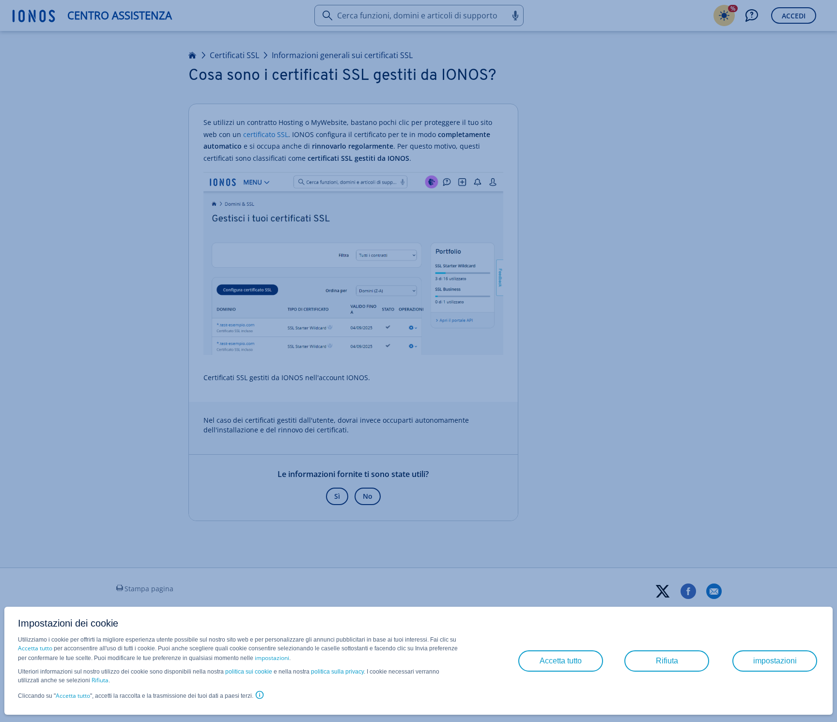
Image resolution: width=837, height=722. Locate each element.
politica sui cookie (248, 671)
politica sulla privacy (337, 671)
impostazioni (272, 658)
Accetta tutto (35, 648)
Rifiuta (100, 680)
